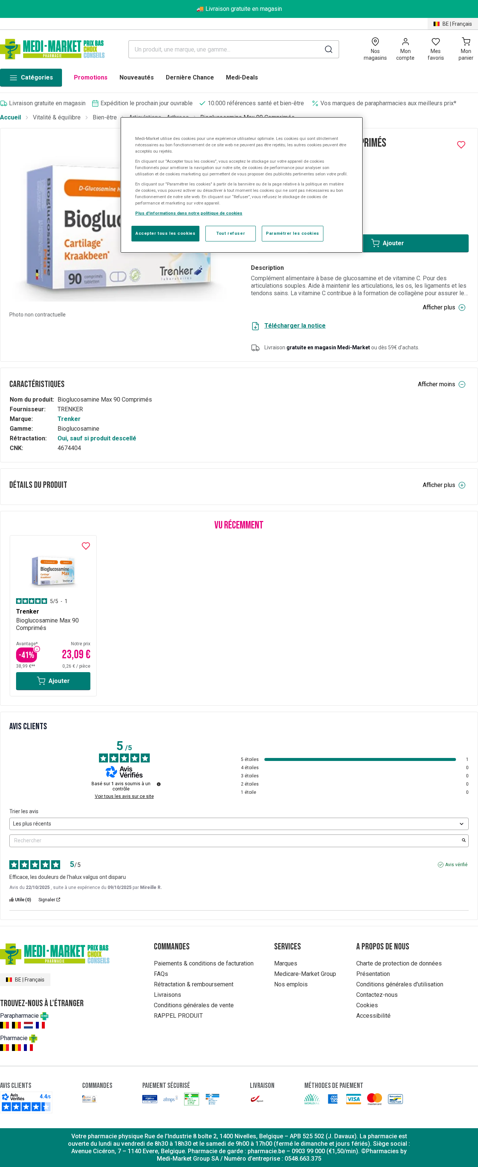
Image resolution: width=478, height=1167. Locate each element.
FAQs (161, 973)
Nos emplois (291, 984)
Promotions (91, 77)
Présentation (373, 973)
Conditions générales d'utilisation (399, 984)
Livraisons (167, 994)
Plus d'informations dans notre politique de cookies (188, 213)
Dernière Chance (190, 77)
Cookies (367, 1005)
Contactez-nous (377, 994)
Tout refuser (230, 233)
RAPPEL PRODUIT (178, 1015)
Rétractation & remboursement (193, 984)
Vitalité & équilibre (57, 117)
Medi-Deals (242, 77)
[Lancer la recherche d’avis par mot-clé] (464, 841)
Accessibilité (373, 1015)
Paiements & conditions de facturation (204, 963)
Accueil (10, 117)
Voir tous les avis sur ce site (124, 796)
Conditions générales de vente (194, 1005)
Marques (285, 963)
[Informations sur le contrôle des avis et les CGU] (159, 784)
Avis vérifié (456, 864)
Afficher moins (436, 384)
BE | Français (457, 24)
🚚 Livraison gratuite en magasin (239, 8)
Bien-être (105, 117)
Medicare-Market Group (305, 973)
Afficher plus (439, 307)
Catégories (37, 77)
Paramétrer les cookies (292, 233)
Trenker (69, 418)
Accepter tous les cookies (165, 233)
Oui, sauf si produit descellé (97, 438)
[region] (241, 185)
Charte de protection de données (399, 963)
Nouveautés (137, 77)
